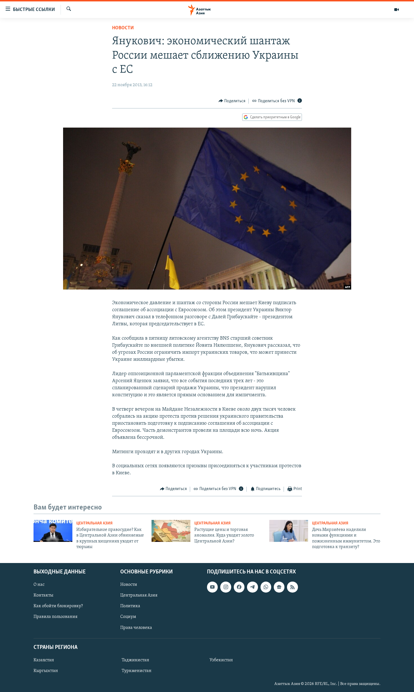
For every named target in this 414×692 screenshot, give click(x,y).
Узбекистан (221, 660)
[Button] (232, 101)
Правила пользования (55, 617)
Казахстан (44, 660)
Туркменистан (137, 671)
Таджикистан (135, 660)
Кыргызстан (46, 671)
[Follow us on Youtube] (212, 587)
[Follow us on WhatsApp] (266, 587)
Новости (123, 28)
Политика (130, 606)
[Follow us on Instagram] (225, 587)
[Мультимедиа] (396, 10)
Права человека (136, 627)
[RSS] (292, 587)
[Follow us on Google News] (279, 587)
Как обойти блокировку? (58, 606)
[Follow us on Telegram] (252, 587)
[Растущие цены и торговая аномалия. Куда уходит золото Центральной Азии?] (171, 531)
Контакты (43, 595)
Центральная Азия (94, 523)
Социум (128, 617)
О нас (39, 584)
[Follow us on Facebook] (239, 587)
